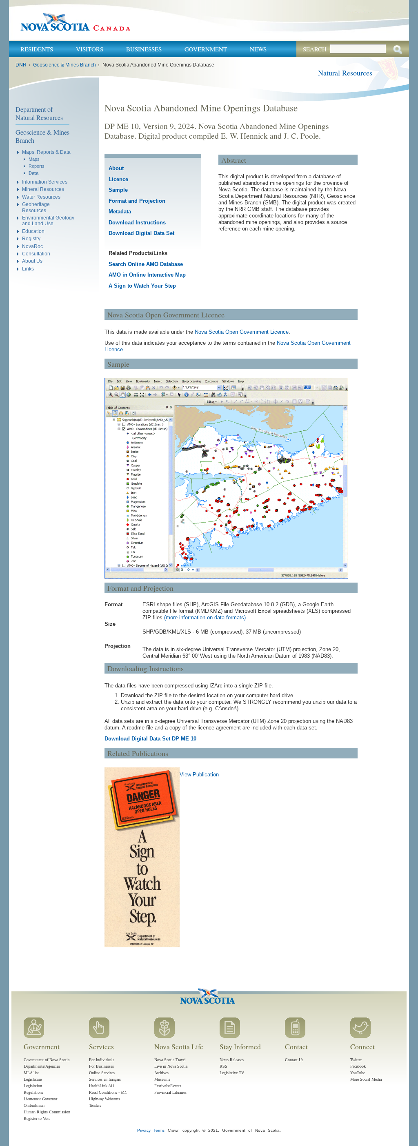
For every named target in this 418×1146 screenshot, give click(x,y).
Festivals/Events (167, 1086)
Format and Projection (137, 201)
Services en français (105, 1079)
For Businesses (101, 1066)
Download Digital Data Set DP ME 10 (150, 739)
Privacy (144, 1130)
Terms (159, 1130)
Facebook (358, 1066)
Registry (31, 238)
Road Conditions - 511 (108, 1092)
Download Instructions (137, 222)
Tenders (95, 1105)
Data (33, 173)
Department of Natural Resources (39, 113)
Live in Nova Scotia (170, 1066)
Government (206, 49)
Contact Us (294, 1059)
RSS (223, 1066)
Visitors (89, 49)
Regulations (33, 1092)
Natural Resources (345, 72)
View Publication (199, 774)
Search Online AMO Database (146, 264)
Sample (118, 190)
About (116, 168)
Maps (34, 159)
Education (33, 231)
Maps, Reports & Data (46, 152)
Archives (161, 1073)
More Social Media (366, 1079)
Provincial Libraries (170, 1092)
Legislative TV (232, 1073)
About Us (32, 261)
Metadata (120, 211)
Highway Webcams (104, 1099)
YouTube (357, 1073)
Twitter (356, 1059)
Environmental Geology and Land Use (48, 220)
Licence (118, 179)
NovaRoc (32, 246)
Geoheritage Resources (36, 207)
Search (315, 49)
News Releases (232, 1059)
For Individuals (101, 1059)
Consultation (36, 253)
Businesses (144, 49)
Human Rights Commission (47, 1112)
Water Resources (41, 196)
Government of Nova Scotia (46, 1059)
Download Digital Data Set (141, 233)
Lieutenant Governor (40, 1099)
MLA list (31, 1073)
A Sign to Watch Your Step (142, 286)
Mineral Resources (43, 189)
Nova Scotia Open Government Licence (242, 332)
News (258, 49)
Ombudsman (34, 1105)
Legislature (33, 1079)
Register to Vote (37, 1118)
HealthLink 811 (102, 1086)
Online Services (102, 1073)
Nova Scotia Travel (170, 1059)
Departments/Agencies (42, 1066)
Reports (36, 166)
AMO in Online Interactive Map (147, 275)
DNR (21, 65)
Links (28, 268)
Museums (162, 1079)
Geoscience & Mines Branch (64, 65)
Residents (36, 49)
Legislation (33, 1086)
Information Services (44, 181)
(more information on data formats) (205, 617)
